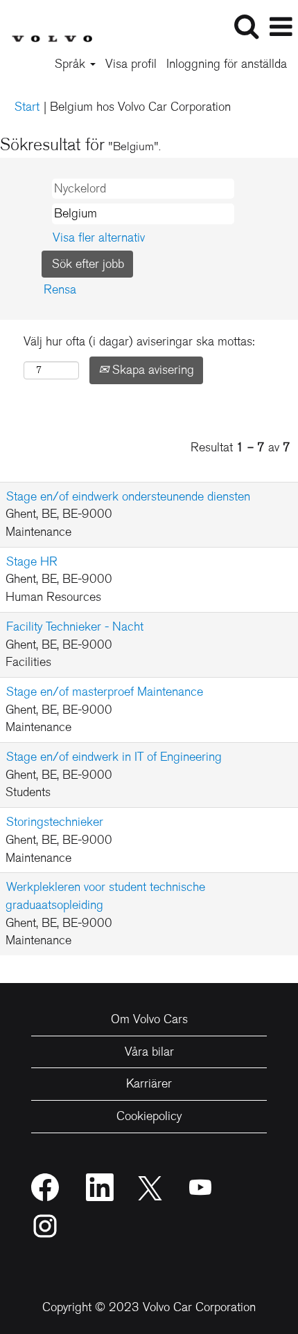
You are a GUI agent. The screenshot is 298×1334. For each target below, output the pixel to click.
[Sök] (246, 27)
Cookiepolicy (149, 1116)
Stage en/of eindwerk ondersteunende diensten (128, 496)
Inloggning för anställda (226, 64)
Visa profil (131, 64)
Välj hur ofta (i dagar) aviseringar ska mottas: (139, 341)
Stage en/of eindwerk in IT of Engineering (114, 756)
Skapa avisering (151, 369)
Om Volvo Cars (149, 1019)
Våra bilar (149, 1051)
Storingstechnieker (54, 821)
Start (27, 106)
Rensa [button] (60, 289)
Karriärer (149, 1083)
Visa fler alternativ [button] (99, 237)
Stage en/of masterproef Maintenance (104, 691)
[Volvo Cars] (46, 25)
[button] (280, 27)
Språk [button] (72, 64)
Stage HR (32, 561)
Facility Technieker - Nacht (74, 626)
